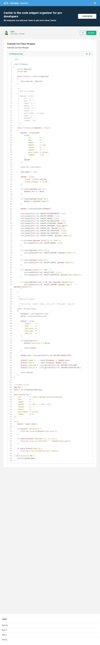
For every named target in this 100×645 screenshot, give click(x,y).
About (4, 635)
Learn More (87, 16)
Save (91, 33)
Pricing (4, 640)
